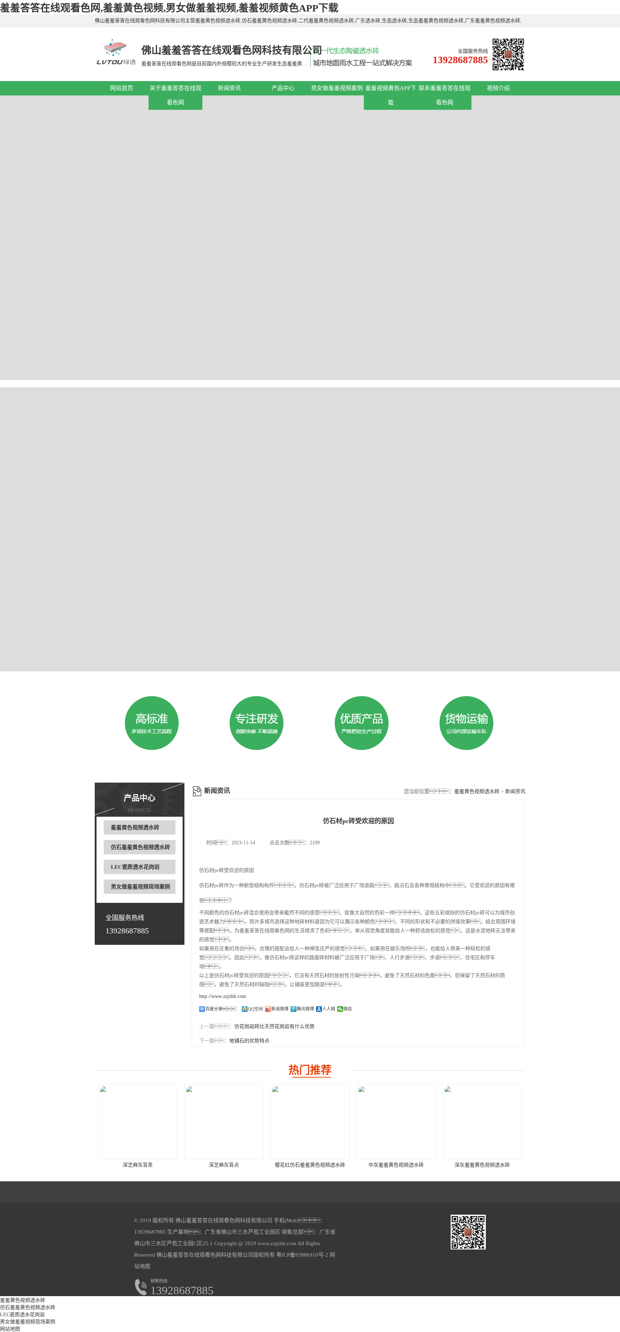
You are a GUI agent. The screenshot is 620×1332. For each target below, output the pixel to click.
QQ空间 (255, 1009)
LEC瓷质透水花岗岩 (135, 867)
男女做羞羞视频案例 (337, 88)
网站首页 (121, 88)
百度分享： (222, 1009)
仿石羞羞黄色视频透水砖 (140, 847)
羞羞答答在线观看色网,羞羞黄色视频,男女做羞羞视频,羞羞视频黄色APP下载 (169, 8)
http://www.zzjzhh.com (222, 996)
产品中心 (283, 88)
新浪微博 (279, 1009)
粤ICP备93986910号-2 (301, 1255)
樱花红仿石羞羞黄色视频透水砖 (310, 1165)
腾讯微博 (305, 1009)
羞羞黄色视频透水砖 (135, 827)
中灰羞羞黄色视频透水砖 (396, 1165)
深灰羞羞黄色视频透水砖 (482, 1165)
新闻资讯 (229, 88)
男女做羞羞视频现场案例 (140, 887)
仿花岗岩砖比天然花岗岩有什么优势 (274, 1026)
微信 (347, 1009)
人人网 (328, 1009)
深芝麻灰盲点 (224, 1165)
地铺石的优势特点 (249, 1040)
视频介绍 (498, 88)
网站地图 (10, 1329)
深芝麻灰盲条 (138, 1165)
